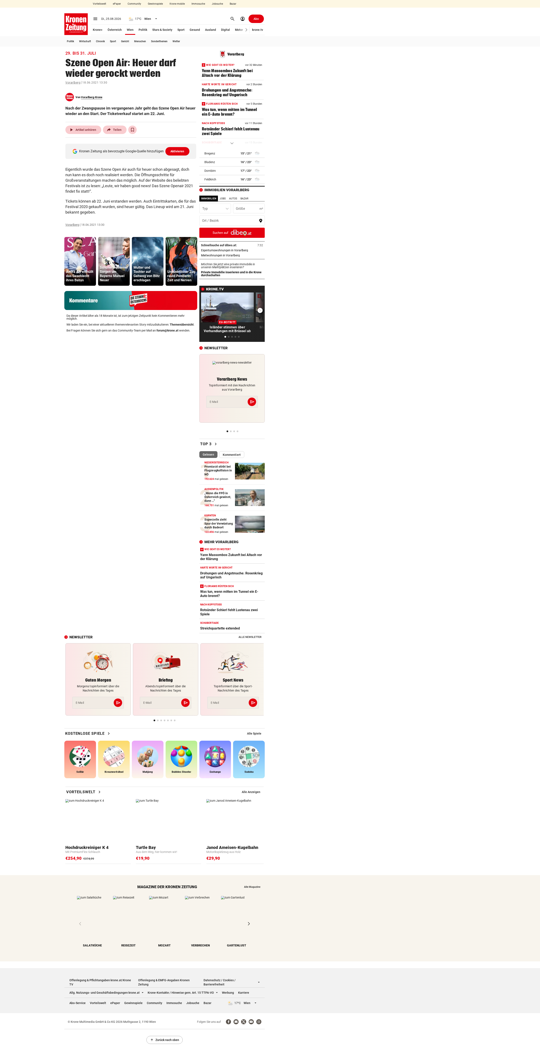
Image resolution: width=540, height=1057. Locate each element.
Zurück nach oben (164, 1040)
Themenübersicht (182, 324)
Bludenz (209, 162)
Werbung (228, 992)
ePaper (117, 3)
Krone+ (98, 29)
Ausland (210, 29)
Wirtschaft (85, 41)
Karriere (243, 992)
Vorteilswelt (99, 3)
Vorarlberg (72, 82)
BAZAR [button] (244, 198)
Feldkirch (210, 179)
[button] (246, 29)
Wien (130, 29)
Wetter (176, 41)
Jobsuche (217, 3)
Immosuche (198, 3)
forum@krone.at (167, 330)
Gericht (125, 41)
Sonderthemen (159, 41)
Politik (143, 29)
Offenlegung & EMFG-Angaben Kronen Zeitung (164, 982)
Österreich (115, 29)
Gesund (195, 29)
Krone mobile (177, 3)
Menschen (140, 41)
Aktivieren (177, 151)
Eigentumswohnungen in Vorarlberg (232, 250)
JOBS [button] (223, 198)
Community (134, 3)
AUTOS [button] (233, 198)
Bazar (233, 3)
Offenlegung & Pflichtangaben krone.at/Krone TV (100, 982)
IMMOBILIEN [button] (208, 198)
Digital (225, 29)
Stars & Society (162, 29)
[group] (80, 261)
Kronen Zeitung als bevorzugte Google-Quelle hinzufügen (131, 151)
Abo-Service (77, 1003)
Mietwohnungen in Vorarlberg (232, 255)
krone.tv (257, 29)
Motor (239, 29)
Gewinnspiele (155, 3)
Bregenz (209, 153)
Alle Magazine (252, 886)
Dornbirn (210, 170)
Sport (181, 29)
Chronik (100, 41)
